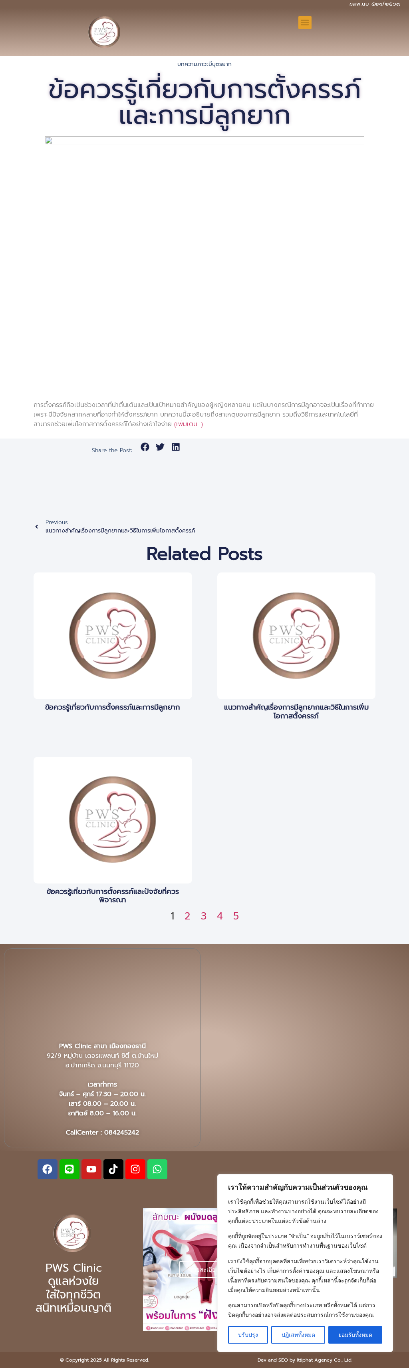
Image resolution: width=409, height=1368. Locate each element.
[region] (305, 1263)
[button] (305, 22)
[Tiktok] (113, 1169)
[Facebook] (48, 1169)
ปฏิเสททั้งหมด (298, 1334)
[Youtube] (91, 1169)
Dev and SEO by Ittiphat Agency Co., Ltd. (305, 1360)
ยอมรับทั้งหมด (355, 1334)
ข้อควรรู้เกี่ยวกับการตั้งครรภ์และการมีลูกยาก (112, 707)
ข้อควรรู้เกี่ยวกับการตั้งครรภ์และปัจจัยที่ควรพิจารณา (113, 896)
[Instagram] (135, 1169)
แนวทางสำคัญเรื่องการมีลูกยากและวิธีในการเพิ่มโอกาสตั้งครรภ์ (296, 712)
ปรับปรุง (248, 1334)
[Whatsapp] (157, 1169)
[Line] (69, 1169)
